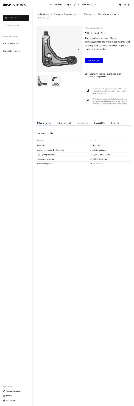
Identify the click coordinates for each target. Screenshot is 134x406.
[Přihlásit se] (129, 4)
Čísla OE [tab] (115, 123)
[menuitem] (63, 4)
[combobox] (16, 25)
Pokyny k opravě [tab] (64, 123)
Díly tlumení (88, 14)
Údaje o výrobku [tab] (44, 123)
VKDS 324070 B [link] (43, 18)
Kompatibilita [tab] (99, 123)
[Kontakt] (124, 4)
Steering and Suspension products (66, 14)
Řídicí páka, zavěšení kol (107, 14)
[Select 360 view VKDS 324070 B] (55, 81)
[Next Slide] (78, 49)
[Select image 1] (42, 81)
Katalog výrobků (43, 14)
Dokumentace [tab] (82, 123)
